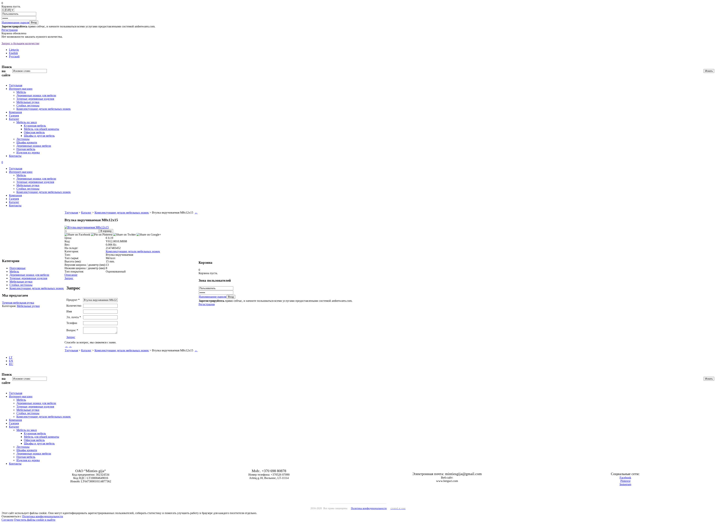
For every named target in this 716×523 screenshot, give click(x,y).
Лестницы (22, 139)
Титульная (15, 85)
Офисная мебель (34, 132)
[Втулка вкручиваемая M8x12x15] (87, 227)
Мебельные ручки (27, 102)
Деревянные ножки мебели (33, 145)
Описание (71, 274)
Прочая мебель (25, 149)
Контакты (15, 155)
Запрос (69, 278)
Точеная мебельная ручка (18, 302)
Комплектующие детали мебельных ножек (43, 108)
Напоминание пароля (15, 22)
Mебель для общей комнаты (41, 129)
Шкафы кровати (26, 142)
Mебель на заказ (26, 122)
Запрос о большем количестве (20, 43)
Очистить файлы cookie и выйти (34, 519)
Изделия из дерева (28, 152)
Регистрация (9, 30)
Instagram (625, 484)
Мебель (21, 92)
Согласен (7, 519)
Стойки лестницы (27, 105)
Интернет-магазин (20, 88)
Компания (15, 112)
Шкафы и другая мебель (39, 135)
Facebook (625, 477)
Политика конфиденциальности (42, 516)
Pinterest (625, 481)
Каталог (14, 118)
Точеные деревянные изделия (35, 98)
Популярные (18, 268)
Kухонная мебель (35, 125)
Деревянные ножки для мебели (36, 95)
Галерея (14, 115)
